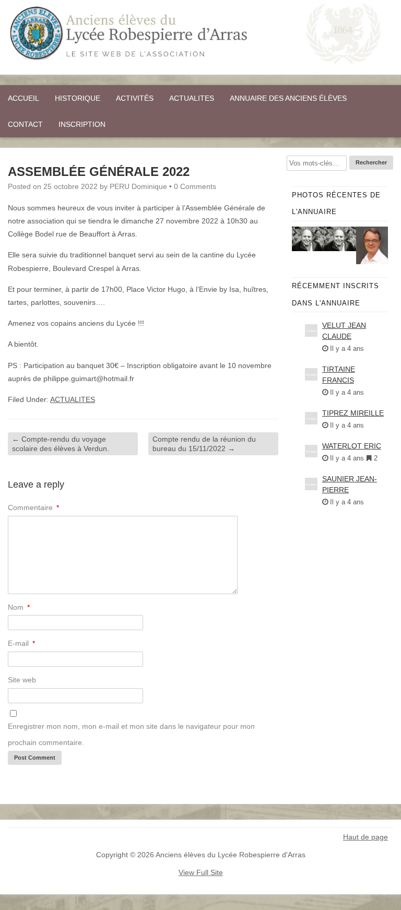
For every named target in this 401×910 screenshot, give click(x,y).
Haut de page (365, 837)
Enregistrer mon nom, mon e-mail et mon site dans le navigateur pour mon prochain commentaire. (131, 734)
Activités (135, 98)
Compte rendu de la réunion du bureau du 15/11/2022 (204, 444)
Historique (77, 98)
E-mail (21, 643)
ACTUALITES (191, 98)
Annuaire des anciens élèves (288, 98)
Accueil (23, 98)
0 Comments (195, 186)
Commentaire (33, 507)
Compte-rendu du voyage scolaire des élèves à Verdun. (60, 444)
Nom (19, 607)
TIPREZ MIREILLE (353, 413)
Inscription (81, 124)
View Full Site (201, 872)
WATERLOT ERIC (351, 446)
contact (25, 124)
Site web (22, 680)
